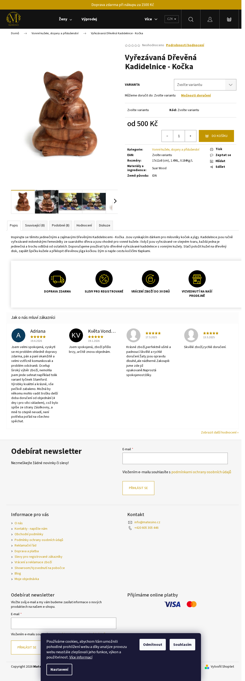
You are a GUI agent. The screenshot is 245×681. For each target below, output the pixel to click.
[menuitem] (65, 19)
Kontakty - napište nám (31, 528)
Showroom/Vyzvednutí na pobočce (40, 568)
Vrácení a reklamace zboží (33, 562)
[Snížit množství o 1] (167, 136)
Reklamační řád (25, 545)
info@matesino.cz (147, 522)
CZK (170, 19)
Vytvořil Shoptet (222, 666)
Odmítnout (152, 644)
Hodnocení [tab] (84, 225)
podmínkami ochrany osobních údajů (201, 472)
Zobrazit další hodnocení (218, 432)
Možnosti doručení (196, 95)
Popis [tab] (14, 225)
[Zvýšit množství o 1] (190, 136)
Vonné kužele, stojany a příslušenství (175, 149)
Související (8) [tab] (35, 225)
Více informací (80, 657)
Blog (18, 573)
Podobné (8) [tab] (60, 225)
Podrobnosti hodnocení (185, 45)
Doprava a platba (27, 551)
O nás (19, 523)
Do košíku (220, 136)
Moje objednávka (27, 579)
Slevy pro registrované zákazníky (38, 556)
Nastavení (59, 669)
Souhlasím (182, 644)
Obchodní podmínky (29, 534)
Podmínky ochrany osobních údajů (39, 540)
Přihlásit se (138, 488)
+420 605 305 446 (146, 527)
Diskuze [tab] (104, 225)
